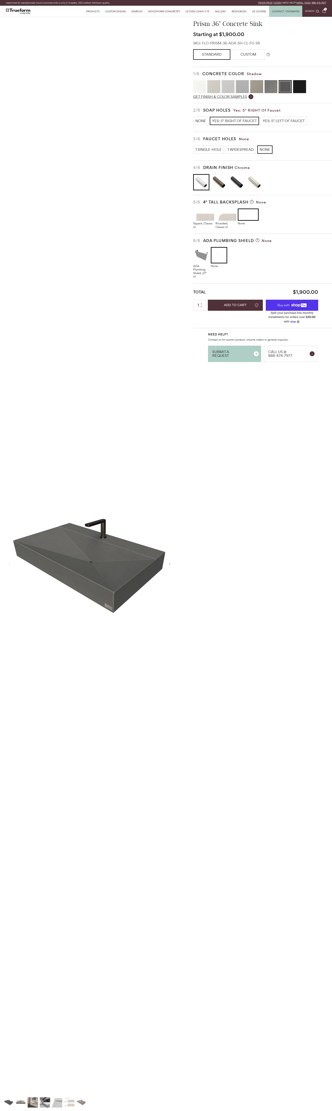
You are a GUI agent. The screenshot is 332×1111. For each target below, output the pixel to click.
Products (93, 11)
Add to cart (235, 305)
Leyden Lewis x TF (197, 11)
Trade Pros (265, 2)
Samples (136, 11)
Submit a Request (220, 353)
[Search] (312, 11)
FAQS (308, 2)
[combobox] (312, 11)
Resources (239, 11)
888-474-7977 (319, 2)
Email (300, 2)
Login (277, 2)
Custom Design (115, 11)
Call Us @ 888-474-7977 (280, 353)
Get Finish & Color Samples (220, 96)
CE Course (259, 11)
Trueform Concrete (18, 11)
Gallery (220, 11)
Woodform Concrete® (164, 11)
